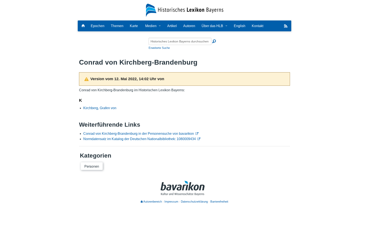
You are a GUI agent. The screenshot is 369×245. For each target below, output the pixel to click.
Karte (134, 26)
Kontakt (257, 26)
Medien (151, 26)
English (239, 26)
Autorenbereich (152, 201)
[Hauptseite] (83, 26)
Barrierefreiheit (219, 201)
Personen (91, 166)
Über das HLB (212, 26)
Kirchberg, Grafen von (99, 108)
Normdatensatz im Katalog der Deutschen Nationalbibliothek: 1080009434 (139, 139)
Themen (117, 26)
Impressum (171, 201)
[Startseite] (185, 10)
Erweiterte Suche (159, 47)
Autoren (189, 26)
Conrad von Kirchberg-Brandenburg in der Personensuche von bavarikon (138, 133)
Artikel (172, 26)
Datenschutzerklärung (194, 201)
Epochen (97, 26)
